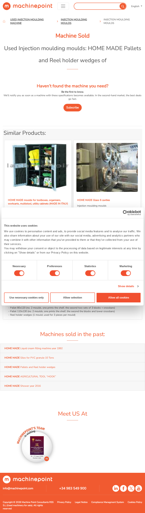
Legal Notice (81, 502)
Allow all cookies (118, 297)
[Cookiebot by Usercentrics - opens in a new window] (125, 212)
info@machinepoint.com (18, 488)
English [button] (135, 6)
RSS (51, 502)
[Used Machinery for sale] (27, 6)
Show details (126, 286)
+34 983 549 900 (72, 488)
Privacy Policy (64, 502)
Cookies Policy (135, 502)
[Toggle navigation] (63, 6)
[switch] (55, 273)
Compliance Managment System (107, 502)
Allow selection (72, 297)
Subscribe (72, 107)
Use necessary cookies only (26, 297)
